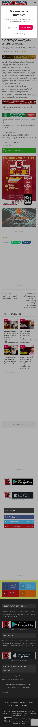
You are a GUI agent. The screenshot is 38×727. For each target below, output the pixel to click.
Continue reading (19, 34)
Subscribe (26, 27)
